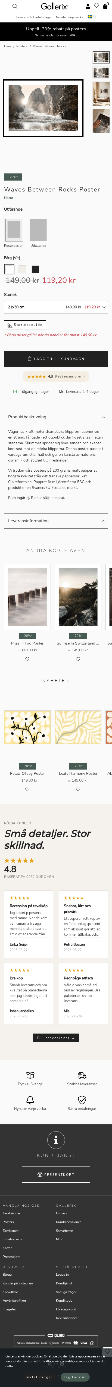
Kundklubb (64, 1300)
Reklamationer (66, 1318)
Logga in (62, 1274)
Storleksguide (28, 325)
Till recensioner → (56, 1038)
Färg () (12, 257)
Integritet (9, 1309)
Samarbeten (64, 1231)
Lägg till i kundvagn (59, 359)
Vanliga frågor (66, 1292)
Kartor (7, 1248)
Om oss (61, 1213)
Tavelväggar (11, 1213)
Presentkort (59, 1175)
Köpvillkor (10, 1292)
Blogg (7, 1274)
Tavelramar (10, 1231)
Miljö (59, 1239)
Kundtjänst (64, 1283)
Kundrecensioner (68, 1222)
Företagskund (66, 1309)
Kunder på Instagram (18, 1283)
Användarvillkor (14, 1300)
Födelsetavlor (13, 1239)
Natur (8, 198)
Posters (8, 1222)
